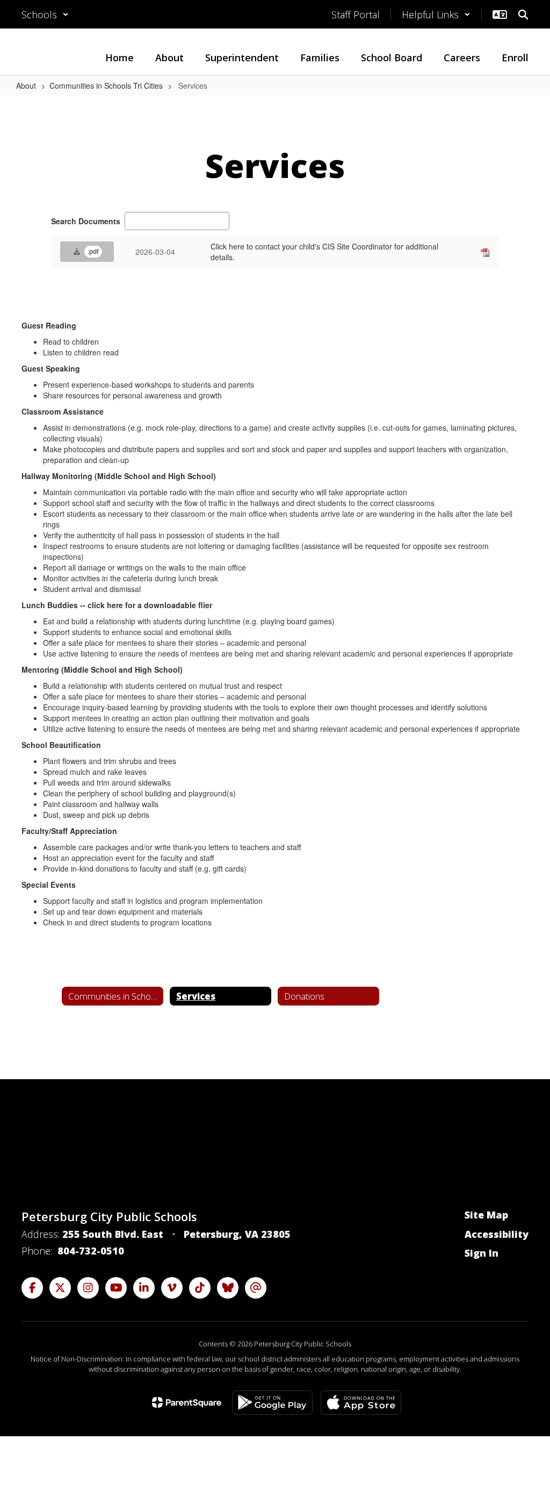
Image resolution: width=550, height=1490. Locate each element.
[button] (45, 14)
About (26, 85)
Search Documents (85, 221)
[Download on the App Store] (361, 1403)
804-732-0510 (90, 1250)
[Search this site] (523, 14)
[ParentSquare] (186, 1402)
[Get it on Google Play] (272, 1403)
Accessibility (497, 1234)
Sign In (481, 1252)
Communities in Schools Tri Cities (106, 85)
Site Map (486, 1214)
